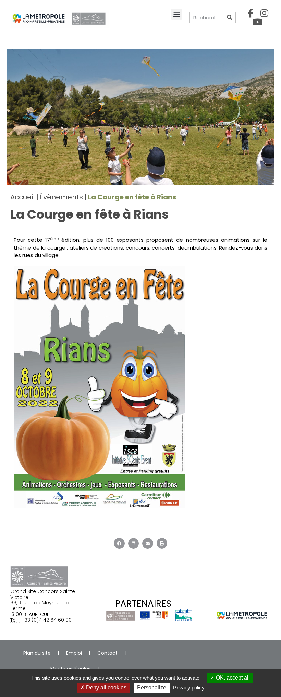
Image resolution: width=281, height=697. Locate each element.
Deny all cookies (105, 688)
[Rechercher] (229, 17)
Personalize (151, 688)
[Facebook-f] (250, 13)
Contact (107, 652)
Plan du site (37, 652)
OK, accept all (232, 678)
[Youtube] (257, 21)
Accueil (22, 197)
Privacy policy (189, 688)
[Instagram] (264, 13)
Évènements (61, 197)
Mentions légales (70, 668)
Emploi (74, 652)
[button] (176, 14)
